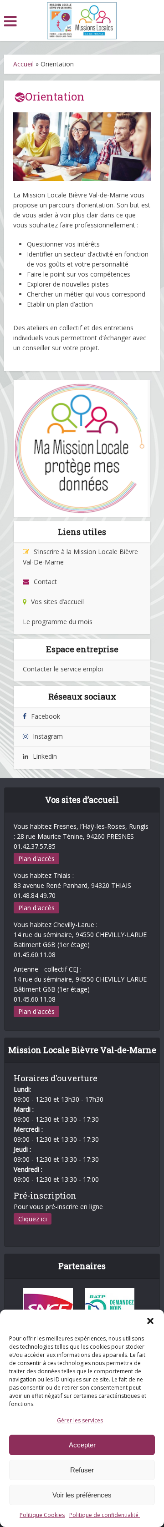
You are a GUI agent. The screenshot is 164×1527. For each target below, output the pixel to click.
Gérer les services (80, 1420)
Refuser (82, 1470)
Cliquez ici (32, 1219)
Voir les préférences (82, 1495)
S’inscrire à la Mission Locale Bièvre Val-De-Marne (80, 556)
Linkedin (45, 756)
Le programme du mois (57, 621)
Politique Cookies (42, 1515)
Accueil (23, 64)
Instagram (48, 736)
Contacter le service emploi (63, 669)
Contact (45, 581)
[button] (150, 1320)
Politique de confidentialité (104, 1515)
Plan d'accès (36, 858)
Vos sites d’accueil (57, 601)
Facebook (45, 716)
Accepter (82, 1445)
